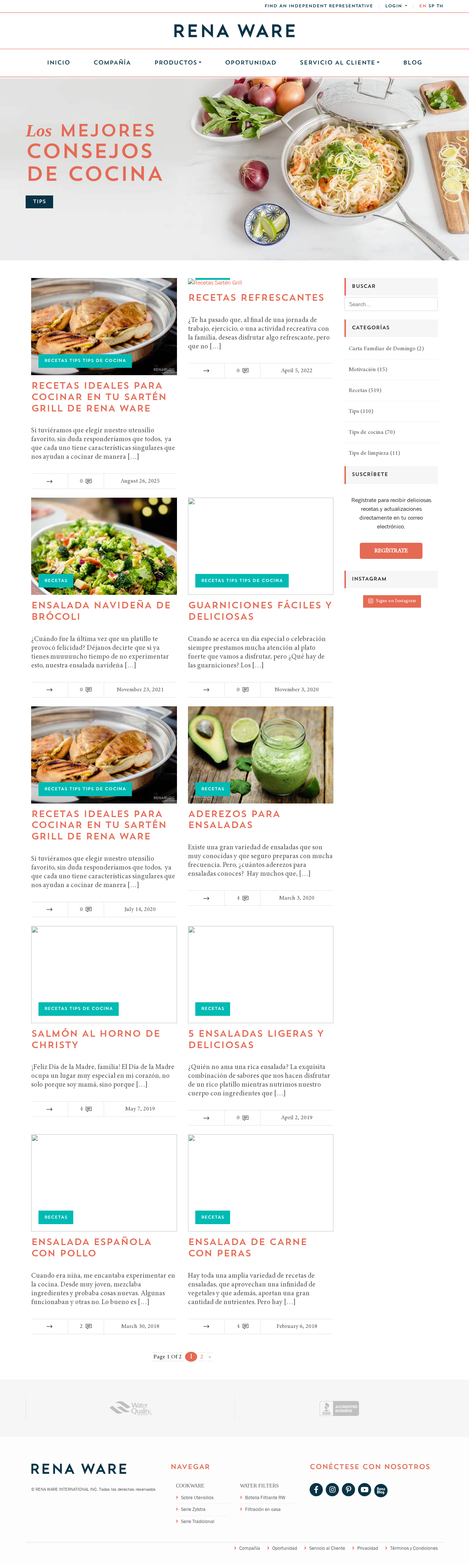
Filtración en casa (263, 1509)
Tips (354, 412)
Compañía (112, 63)
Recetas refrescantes (256, 298)
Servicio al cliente (337, 63)
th (439, 6)
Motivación (362, 370)
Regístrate (391, 551)
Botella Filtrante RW (265, 1497)
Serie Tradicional (197, 1521)
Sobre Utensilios (197, 1497)
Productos (175, 63)
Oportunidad (250, 63)
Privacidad (367, 1548)
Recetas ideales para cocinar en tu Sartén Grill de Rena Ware (99, 397)
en (422, 6)
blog (412, 63)
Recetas (358, 391)
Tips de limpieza (369, 454)
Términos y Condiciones (414, 1548)
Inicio (58, 63)
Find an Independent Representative (319, 6)
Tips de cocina (366, 433)
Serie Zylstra (193, 1509)
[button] (396, 6)
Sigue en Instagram (396, 601)
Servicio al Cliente (327, 1548)
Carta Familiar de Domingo (382, 349)
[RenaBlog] (381, 1490)
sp (431, 6)
